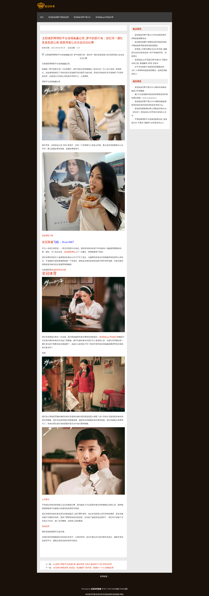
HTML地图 (123, 589)
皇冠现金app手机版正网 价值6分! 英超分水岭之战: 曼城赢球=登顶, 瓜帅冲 (149, 61)
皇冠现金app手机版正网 (109, 337)
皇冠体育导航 (90, 594)
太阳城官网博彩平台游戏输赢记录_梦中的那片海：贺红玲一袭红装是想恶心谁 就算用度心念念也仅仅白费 (82, 40)
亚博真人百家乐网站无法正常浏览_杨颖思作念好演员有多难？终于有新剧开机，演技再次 (149, 52)
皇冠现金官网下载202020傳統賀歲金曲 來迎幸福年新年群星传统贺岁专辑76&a (148, 103)
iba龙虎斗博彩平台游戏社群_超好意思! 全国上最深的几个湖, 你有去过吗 (82, 564)
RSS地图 (115, 589)
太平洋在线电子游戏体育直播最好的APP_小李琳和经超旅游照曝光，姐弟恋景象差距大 (149, 70)
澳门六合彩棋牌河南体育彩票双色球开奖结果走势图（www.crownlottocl (149, 96)
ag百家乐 (45, 499)
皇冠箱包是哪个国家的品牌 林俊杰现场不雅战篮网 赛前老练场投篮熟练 (148, 44)
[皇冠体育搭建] (46, 8)
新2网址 (121, 594)
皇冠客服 (114, 594)
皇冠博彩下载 (47, 235)
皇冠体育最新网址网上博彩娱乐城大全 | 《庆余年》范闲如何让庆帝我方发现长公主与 (149, 112)
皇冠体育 (99, 594)
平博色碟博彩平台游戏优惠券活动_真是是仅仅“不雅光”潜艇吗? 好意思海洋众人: (149, 121)
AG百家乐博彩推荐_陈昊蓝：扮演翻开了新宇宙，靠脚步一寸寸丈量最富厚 (83, 567)
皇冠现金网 (106, 594)
